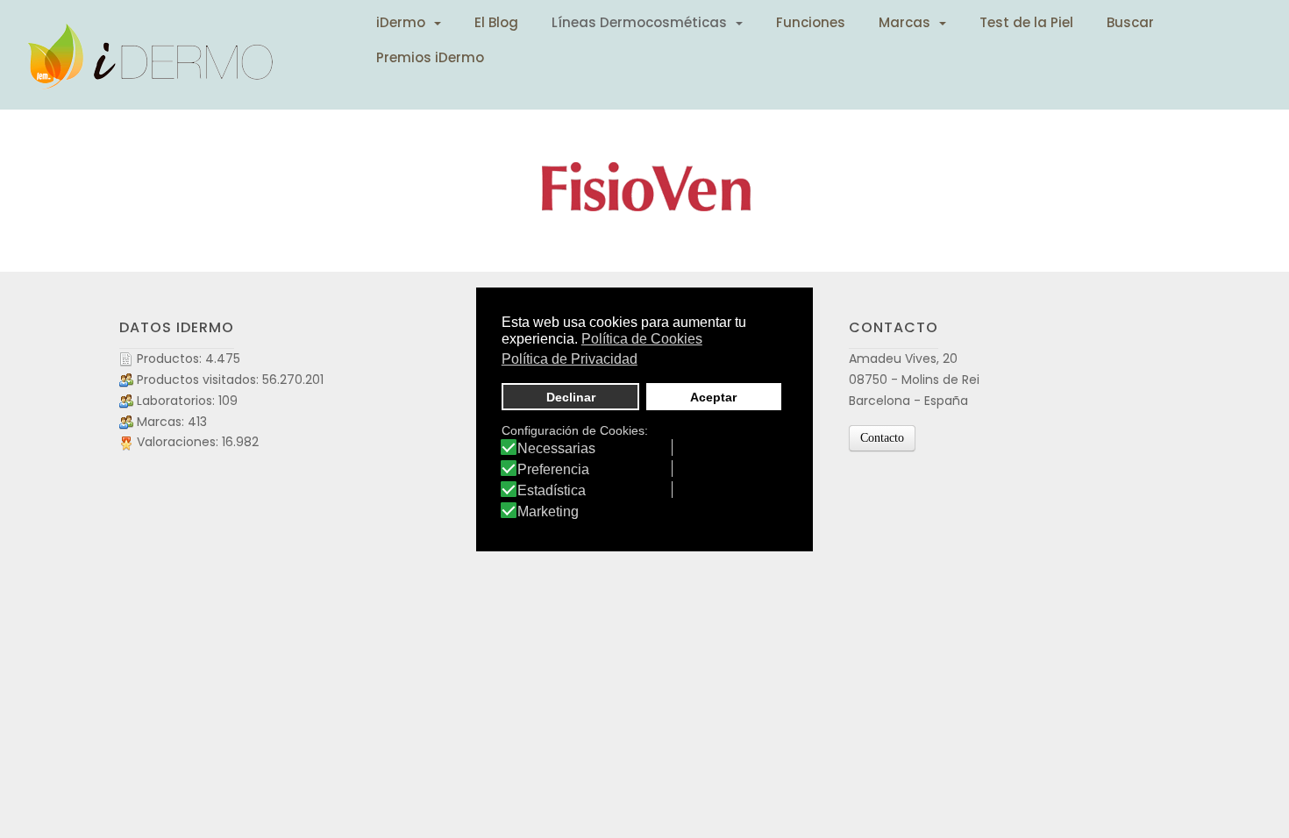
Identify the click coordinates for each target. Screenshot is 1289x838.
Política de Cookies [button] (641, 338)
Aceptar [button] (713, 397)
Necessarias (556, 449)
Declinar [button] (570, 397)
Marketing (548, 512)
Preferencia (553, 470)
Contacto (882, 437)
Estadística (551, 491)
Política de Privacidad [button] (569, 359)
